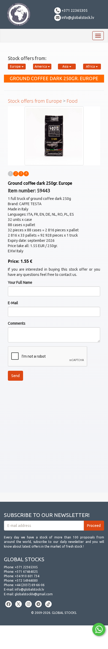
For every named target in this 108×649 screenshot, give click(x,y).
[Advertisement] (54, 439)
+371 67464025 (26, 571)
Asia (65, 66)
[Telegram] (38, 604)
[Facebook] (8, 604)
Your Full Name (20, 282)
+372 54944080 (26, 580)
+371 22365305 (74, 10)
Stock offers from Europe (35, 101)
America (41, 66)
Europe (15, 66)
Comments (16, 323)
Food (72, 101)
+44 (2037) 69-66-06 (30, 585)
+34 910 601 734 (27, 576)
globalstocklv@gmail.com (34, 594)
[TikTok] (48, 604)
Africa (91, 66)
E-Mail (13, 303)
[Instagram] (28, 604)
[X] (18, 604)
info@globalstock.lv (77, 17)
